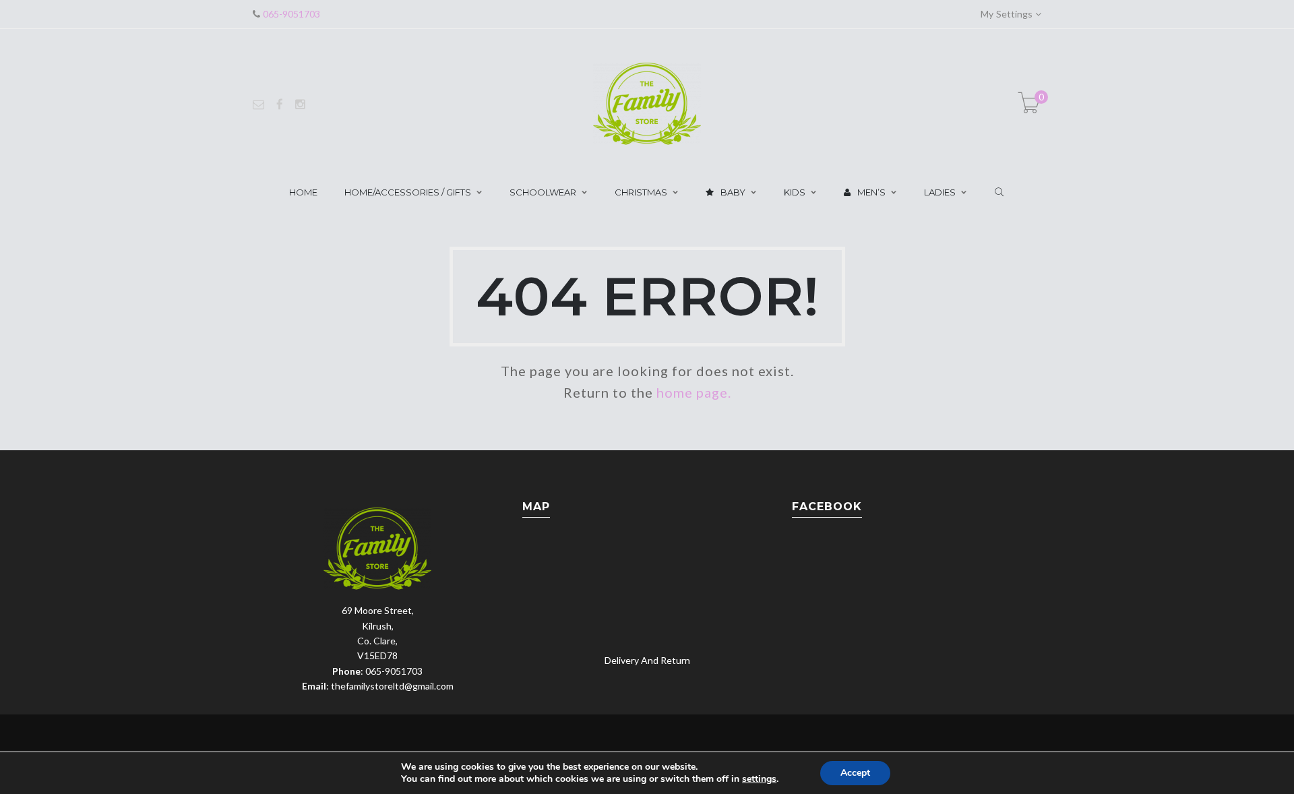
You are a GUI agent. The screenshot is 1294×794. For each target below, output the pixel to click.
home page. (693, 392)
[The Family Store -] (647, 103)
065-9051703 (290, 14)
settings (759, 779)
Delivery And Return (647, 660)
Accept (855, 772)
